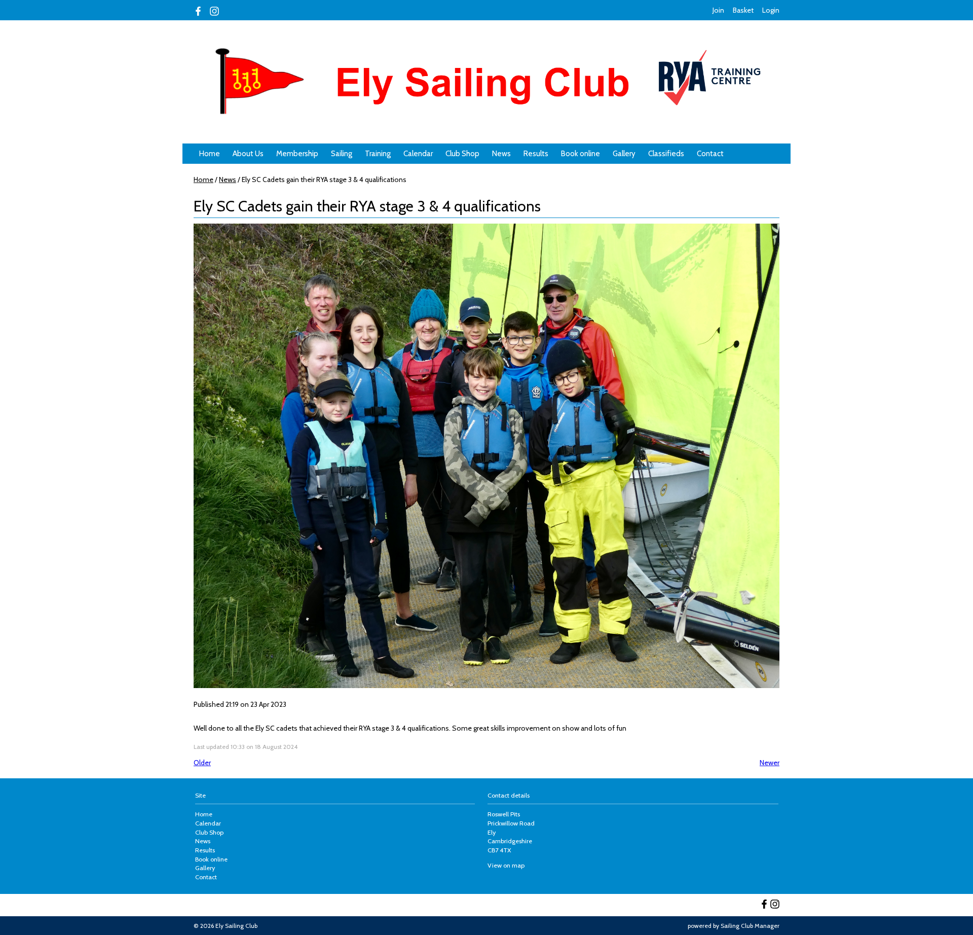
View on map (506, 865)
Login (770, 10)
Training (378, 153)
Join (718, 10)
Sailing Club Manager (750, 925)
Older (202, 762)
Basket (743, 10)
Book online (580, 153)
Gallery (624, 153)
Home (209, 153)
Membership (297, 153)
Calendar (418, 153)
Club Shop (462, 153)
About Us (248, 153)
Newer (769, 762)
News (501, 153)
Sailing (341, 153)
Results (535, 153)
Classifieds (666, 153)
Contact (710, 153)
